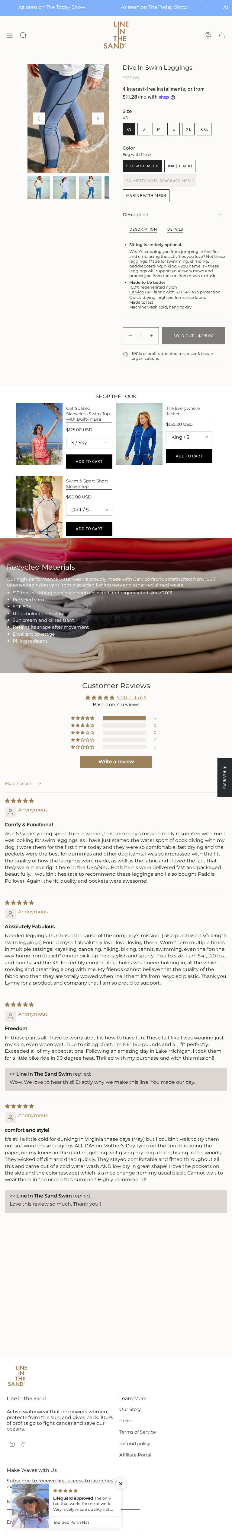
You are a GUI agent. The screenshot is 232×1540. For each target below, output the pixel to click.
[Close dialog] (199, 717)
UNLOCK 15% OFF (161, 815)
